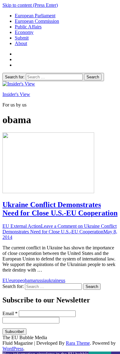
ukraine (53, 280)
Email (10, 313)
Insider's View (16, 94)
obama (28, 280)
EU (5, 280)
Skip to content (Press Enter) (30, 5)
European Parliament (35, 15)
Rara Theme (78, 343)
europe (15, 280)
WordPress (12, 348)
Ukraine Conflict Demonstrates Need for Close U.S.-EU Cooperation (60, 209)
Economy (24, 32)
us (63, 280)
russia (40, 280)
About (21, 43)
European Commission (37, 21)
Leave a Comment (59, 228)
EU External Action (21, 226)
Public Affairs (28, 26)
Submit (22, 37)
